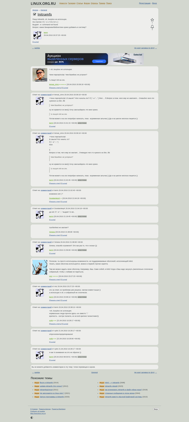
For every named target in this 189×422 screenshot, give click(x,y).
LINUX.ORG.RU (43, 3)
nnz (50, 276)
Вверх (156, 409)
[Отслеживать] (152, 27)
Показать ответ (55, 183)
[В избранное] (152, 20)
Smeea (52, 232)
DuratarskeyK (54, 198)
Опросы (94, 3)
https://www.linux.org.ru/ (38, 413)
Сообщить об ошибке (37, 411)
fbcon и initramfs (46, 383)
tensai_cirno (54, 84)
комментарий (46, 95)
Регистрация (144, 3)
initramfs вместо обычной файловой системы (123, 397)
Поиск (109, 3)
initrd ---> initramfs (112, 383)
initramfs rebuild (111, 386)
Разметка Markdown (58, 409)
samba (37, 48)
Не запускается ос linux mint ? (52, 393)
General (44, 10)
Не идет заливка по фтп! (144, 48)
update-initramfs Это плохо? (51, 386)
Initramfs (45, 14)
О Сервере (34, 409)
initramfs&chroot (46, 390)
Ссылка (35, 42)
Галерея (72, 3)
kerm (46, 33)
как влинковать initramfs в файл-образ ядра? (123, 390)
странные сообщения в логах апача (119, 393)
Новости (63, 3)
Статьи (79, 3)
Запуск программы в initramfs (52, 397)
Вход (154, 3)
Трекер (102, 3)
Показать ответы (55, 88)
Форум (87, 3)
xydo (51, 321)
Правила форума (45, 409)
